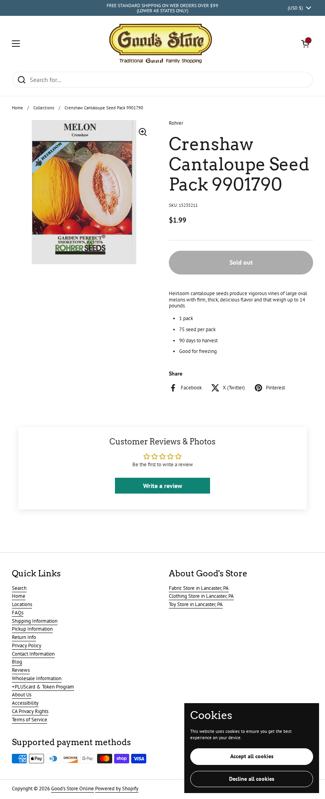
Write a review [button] (162, 486)
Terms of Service (29, 719)
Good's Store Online (72, 788)
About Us (21, 694)
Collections (43, 108)
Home (17, 108)
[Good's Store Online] (160, 43)
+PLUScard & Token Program (43, 686)
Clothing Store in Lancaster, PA (201, 596)
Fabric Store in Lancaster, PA (199, 588)
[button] (305, 43)
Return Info (24, 637)
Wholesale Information (36, 678)
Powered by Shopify (116, 788)
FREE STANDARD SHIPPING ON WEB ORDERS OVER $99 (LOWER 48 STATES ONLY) (162, 8)
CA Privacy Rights (30, 711)
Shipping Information (34, 621)
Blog (17, 661)
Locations (22, 604)
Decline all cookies (251, 778)
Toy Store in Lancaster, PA (196, 604)
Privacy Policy (26, 645)
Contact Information (33, 653)
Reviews (21, 670)
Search (19, 588)
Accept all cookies (251, 756)
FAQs (17, 612)
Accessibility (25, 703)
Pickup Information (32, 628)
